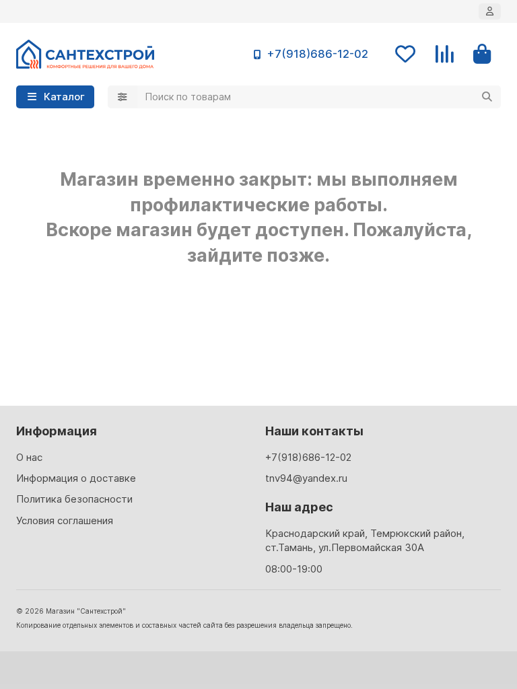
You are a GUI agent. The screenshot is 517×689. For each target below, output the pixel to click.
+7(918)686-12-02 (317, 54)
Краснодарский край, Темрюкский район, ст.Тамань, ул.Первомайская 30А (364, 540)
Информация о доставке (76, 478)
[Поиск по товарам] (486, 97)
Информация (56, 431)
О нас (29, 457)
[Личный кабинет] (490, 11)
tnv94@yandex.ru (306, 478)
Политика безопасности (74, 499)
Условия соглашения (64, 520)
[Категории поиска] (122, 96)
